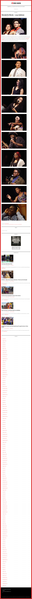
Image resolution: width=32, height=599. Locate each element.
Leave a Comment (12, 281)
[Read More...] (3, 268)
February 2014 (5, 549)
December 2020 (5, 390)
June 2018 (4, 446)
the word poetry (19, 224)
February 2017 (5, 478)
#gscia (6, 224)
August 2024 (4, 360)
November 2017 (5, 460)
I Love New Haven (16, 3)
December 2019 (5, 410)
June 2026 (4, 338)
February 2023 (5, 386)
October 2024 (5, 356)
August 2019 (4, 418)
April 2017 (4, 474)
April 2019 (4, 426)
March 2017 (4, 476)
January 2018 (4, 456)
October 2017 (5, 462)
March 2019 (4, 428)
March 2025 (4, 348)
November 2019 (5, 412)
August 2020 (4, 396)
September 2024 (5, 358)
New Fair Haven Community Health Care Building (11, 310)
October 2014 (5, 533)
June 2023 (4, 380)
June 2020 (4, 400)
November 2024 (5, 354)
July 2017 (4, 468)
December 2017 (5, 458)
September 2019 (5, 416)
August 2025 (4, 340)
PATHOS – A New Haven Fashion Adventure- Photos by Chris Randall (14, 279)
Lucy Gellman (15, 224)
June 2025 (4, 344)
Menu (16, 12)
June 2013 (4, 565)
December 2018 (5, 434)
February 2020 (5, 406)
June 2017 (4, 470)
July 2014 (4, 539)
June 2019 (4, 422)
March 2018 (4, 452)
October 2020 (5, 392)
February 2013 (5, 573)
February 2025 (5, 350)
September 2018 (5, 440)
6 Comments (12, 265)
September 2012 (5, 583)
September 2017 (5, 464)
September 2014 (5, 535)
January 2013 (4, 575)
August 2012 (4, 585)
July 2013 (4, 563)
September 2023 (5, 374)
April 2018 (4, 450)
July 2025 (4, 342)
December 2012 (5, 577)
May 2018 (4, 448)
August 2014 (4, 537)
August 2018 (4, 442)
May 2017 (4, 472)
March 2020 (4, 404)
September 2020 (5, 394)
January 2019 (4, 432)
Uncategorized (7, 223)
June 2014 (4, 541)
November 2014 (5, 531)
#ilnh (7, 224)
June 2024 (4, 364)
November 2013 (5, 555)
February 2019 (5, 430)
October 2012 (5, 581)
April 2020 (4, 402)
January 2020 (4, 408)
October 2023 (5, 372)
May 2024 (4, 366)
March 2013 (4, 571)
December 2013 (5, 553)
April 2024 (4, 368)
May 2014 (4, 543)
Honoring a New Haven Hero (7, 263)
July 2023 (4, 378)
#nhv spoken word (11, 224)
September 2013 (5, 559)
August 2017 (4, 466)
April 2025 (4, 346)
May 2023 (4, 382)
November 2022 (5, 388)
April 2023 (4, 384)
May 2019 (4, 424)
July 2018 (4, 444)
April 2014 (4, 545)
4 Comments (11, 328)
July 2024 (4, 362)
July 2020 (4, 398)
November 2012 (5, 579)
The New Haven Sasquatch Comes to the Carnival (11, 295)
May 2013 (4, 567)
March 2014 (4, 547)
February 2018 (5, 454)
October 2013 (5, 557)
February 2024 (5, 370)
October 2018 (5, 438)
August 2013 (4, 561)
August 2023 (4, 376)
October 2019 (5, 414)
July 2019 (4, 420)
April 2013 (4, 569)
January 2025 (4, 352)
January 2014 (4, 551)
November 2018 (5, 436)
